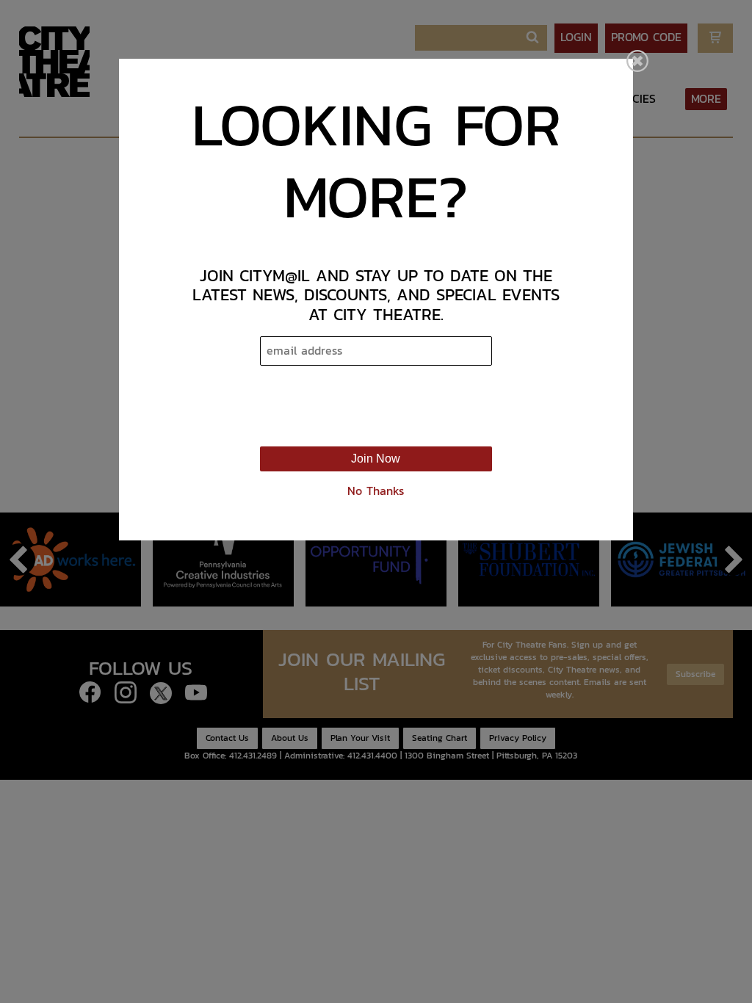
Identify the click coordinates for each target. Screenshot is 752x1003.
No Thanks (375, 490)
